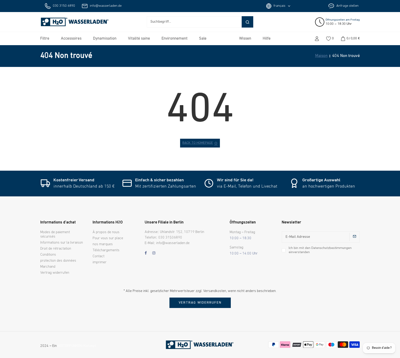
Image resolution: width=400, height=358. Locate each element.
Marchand (47, 267)
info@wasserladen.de (106, 6)
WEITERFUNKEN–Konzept (77, 346)
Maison (321, 56)
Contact (98, 256)
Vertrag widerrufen (54, 273)
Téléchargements (106, 250)
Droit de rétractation (55, 249)
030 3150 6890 (64, 6)
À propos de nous (106, 232)
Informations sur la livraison (61, 243)
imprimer (99, 262)
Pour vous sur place (108, 238)
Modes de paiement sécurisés (55, 234)
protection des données (58, 261)
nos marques (103, 244)
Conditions (48, 255)
